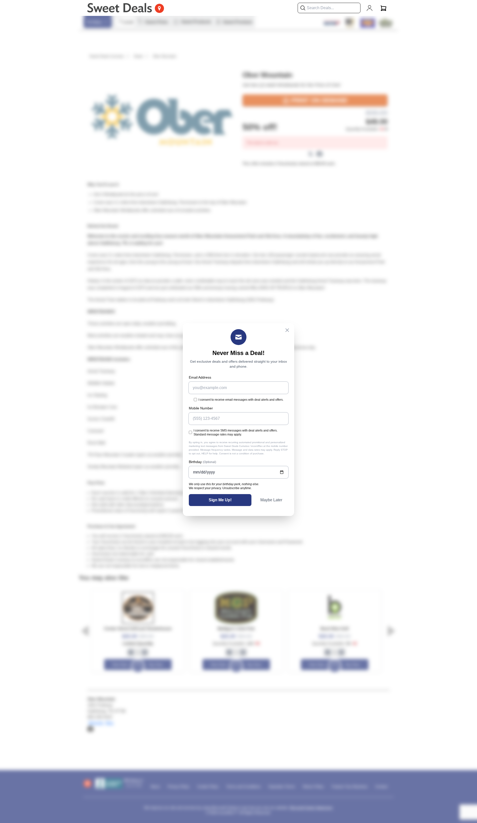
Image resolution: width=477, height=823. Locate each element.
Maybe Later (271, 500)
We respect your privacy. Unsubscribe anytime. (220, 488)
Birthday (202, 462)
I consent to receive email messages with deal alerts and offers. (241, 399)
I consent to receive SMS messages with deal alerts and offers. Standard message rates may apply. (236, 432)
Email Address (200, 377)
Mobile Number (201, 408)
